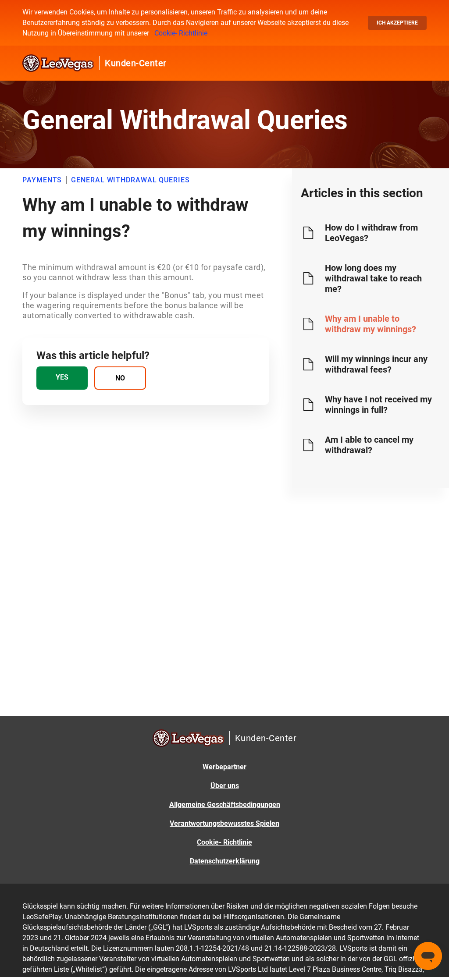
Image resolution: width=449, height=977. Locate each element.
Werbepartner (224, 767)
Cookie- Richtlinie (180, 33)
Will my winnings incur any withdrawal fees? (376, 364)
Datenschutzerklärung (225, 861)
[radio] (62, 378)
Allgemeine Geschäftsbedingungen (224, 804)
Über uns (224, 786)
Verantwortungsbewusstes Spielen (224, 823)
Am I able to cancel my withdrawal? (369, 444)
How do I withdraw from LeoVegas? (371, 232)
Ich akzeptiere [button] (397, 23)
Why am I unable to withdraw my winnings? (370, 323)
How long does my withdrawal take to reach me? (373, 278)
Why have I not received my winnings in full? (378, 404)
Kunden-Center (136, 63)
